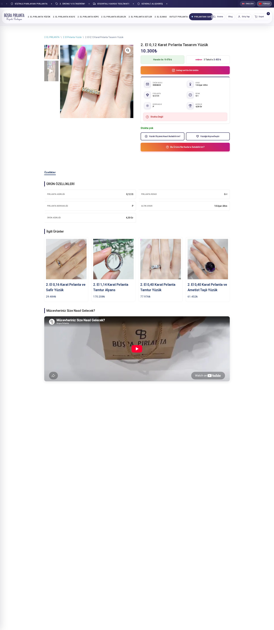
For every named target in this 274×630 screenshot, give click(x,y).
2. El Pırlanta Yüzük (39, 17)
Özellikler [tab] (50, 172)
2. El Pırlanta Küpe (88, 17)
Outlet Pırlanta (178, 17)
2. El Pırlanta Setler (140, 17)
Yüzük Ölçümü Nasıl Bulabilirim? (164, 136)
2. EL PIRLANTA (51, 37)
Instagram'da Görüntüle (187, 70)
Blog (230, 17)
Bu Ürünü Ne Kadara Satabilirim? (187, 147)
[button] (128, 50)
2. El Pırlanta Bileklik (113, 17)
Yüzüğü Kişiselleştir (210, 136)
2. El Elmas (161, 17)
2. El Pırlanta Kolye (64, 17)
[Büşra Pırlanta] (14, 17)
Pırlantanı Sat (202, 17)
